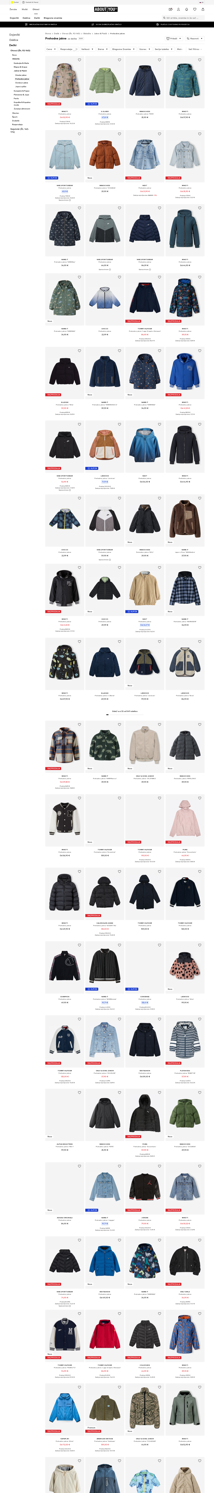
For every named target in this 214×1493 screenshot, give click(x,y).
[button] (174, 38)
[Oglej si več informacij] (64, 126)
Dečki (56, 33)
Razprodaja (66, 49)
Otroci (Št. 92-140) (71, 33)
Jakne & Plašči (100, 33)
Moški (25, 9)
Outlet (16, 2)
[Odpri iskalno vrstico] (163, 17)
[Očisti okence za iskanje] (202, 18)
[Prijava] (178, 9)
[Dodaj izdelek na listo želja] (79, 60)
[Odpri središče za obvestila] (186, 9)
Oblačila (87, 33)
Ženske (13, 9)
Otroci (36, 9)
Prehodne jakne (117, 33)
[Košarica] (203, 9)
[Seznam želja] (195, 9)
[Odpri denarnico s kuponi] (170, 9)
